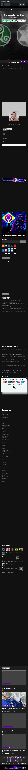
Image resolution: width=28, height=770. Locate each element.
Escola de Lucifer (14, 15)
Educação (4, 431)
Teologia (4, 480)
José (3, 349)
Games (3, 441)
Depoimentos (15, 760)
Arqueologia (5, 414)
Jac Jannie (4, 447)
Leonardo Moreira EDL (7, 354)
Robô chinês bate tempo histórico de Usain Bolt (13, 306)
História (4, 442)
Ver (4, 134)
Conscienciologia (6, 425)
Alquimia (4, 412)
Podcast (3, 465)
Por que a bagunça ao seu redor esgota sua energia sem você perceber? (14, 677)
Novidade (4, 464)
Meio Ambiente (5, 458)
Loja (3, 455)
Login (3, 261)
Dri (4, 690)
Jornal (3, 448)
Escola (3, 433)
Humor (3, 445)
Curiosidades (5, 426)
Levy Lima (4, 453)
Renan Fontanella (6, 472)
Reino (3, 469)
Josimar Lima (5, 450)
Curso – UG (9, 757)
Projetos (18, 759)
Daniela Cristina (5, 428)
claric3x (3, 365)
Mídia (3, 459)
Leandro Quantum (6, 451)
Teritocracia (4, 481)
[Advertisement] (14, 37)
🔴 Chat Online (14, 62)
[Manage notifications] (25, 768)
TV (2, 483)
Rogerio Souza (5, 473)
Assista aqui (24, 61)
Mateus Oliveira (5, 456)
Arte (3, 416)
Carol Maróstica (5, 419)
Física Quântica (5, 439)
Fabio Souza (5, 436)
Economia (4, 430)
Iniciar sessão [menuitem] (3, 1)
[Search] (21, 61)
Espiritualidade (5, 434)
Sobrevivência (5, 476)
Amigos (9, 129)
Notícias (4, 462)
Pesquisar (4, 239)
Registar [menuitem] (9, 1)
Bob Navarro (5, 417)
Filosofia (4, 437)
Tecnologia (4, 478)
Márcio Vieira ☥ (7, 753)
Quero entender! (21, 757)
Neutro (3, 461)
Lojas (10, 760)
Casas (3, 420)
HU (2, 444)
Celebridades (5, 422)
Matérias (23, 759)
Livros (14, 757)
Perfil (4, 129)
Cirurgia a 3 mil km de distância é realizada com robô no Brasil (14, 699)
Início (4, 757)
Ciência (3, 423)
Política (3, 467)
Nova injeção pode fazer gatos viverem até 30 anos (14, 741)
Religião (4, 470)
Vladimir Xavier (5, 360)
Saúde (3, 475)
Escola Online (5, 759)
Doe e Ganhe (12, 759)
